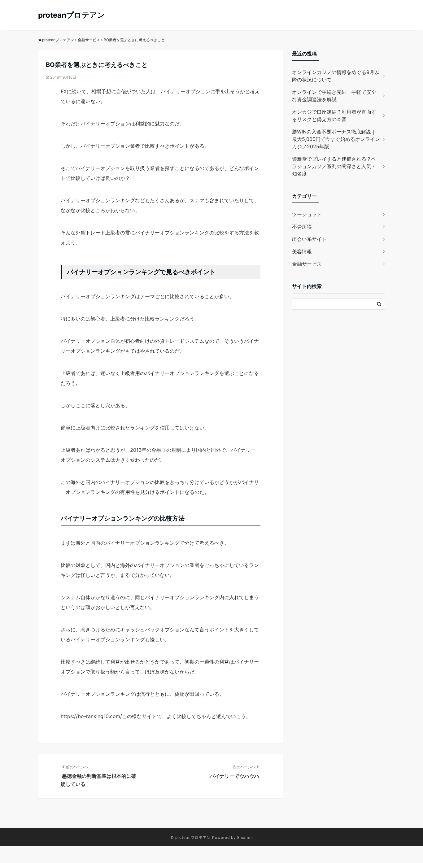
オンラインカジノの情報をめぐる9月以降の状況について (335, 76)
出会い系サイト (309, 239)
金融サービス (307, 264)
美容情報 (302, 251)
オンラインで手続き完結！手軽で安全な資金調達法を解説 (334, 95)
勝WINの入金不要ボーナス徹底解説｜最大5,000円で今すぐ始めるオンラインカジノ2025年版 (336, 139)
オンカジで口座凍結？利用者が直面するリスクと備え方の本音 (334, 115)
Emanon (245, 837)
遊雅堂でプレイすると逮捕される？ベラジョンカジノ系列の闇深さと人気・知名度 (334, 166)
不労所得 (302, 227)
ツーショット (307, 214)
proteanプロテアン (71, 15)
